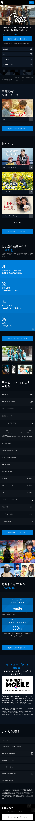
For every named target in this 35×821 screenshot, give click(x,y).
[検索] (26, 2)
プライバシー (13, 811)
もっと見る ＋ (17, 222)
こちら (29, 43)
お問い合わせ (20, 811)
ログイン (31, 2)
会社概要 (7, 811)
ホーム (3, 811)
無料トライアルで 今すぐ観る (17, 39)
